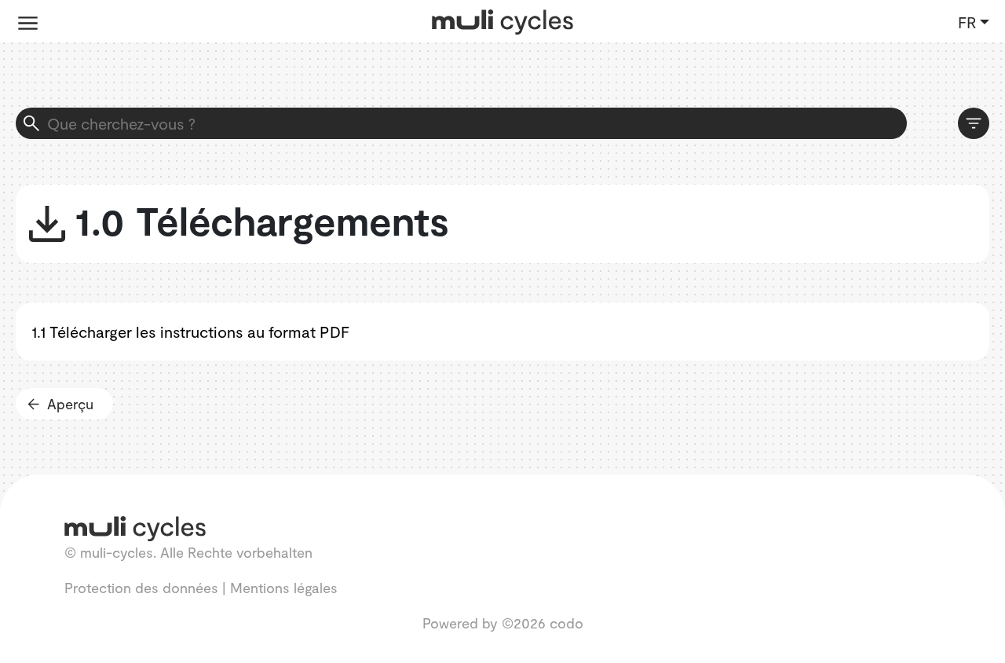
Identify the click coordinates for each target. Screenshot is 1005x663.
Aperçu (70, 403)
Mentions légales (284, 587)
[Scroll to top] (969, 627)
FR (967, 22)
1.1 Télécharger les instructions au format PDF (190, 331)
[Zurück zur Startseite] (502, 19)
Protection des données (141, 587)
